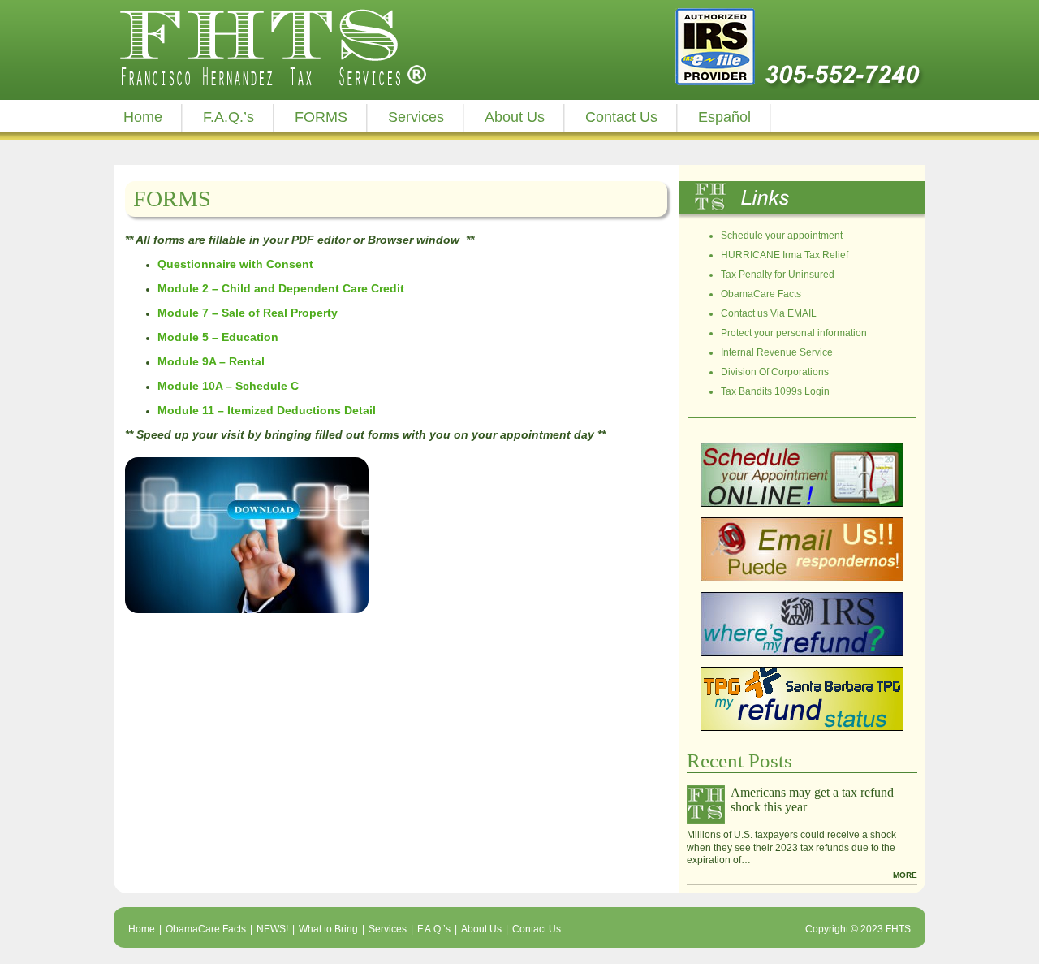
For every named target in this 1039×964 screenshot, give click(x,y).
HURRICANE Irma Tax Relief (784, 255)
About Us (515, 117)
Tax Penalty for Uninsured (777, 274)
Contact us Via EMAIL (769, 313)
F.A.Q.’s (228, 117)
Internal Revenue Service (777, 352)
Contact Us (621, 117)
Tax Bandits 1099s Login (775, 391)
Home (142, 117)
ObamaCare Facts (761, 294)
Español (724, 117)
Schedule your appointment (782, 235)
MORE (905, 875)
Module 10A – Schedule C (228, 385)
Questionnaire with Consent (235, 263)
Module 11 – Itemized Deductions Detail (266, 410)
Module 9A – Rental (211, 361)
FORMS (321, 117)
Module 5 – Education (217, 337)
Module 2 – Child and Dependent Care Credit (280, 288)
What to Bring (328, 929)
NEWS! (272, 929)
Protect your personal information (794, 333)
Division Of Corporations (775, 372)
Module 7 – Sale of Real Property (247, 312)
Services (416, 117)
